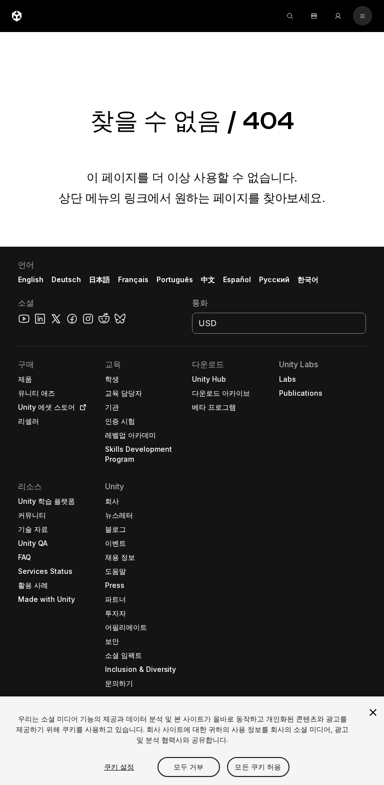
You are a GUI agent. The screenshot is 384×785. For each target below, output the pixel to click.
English (31, 279)
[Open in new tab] (81, 407)
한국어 (308, 279)
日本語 (99, 279)
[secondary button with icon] (362, 16)
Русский (274, 279)
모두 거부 (189, 766)
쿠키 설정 (119, 766)
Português (174, 279)
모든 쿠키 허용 (257, 766)
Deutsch (66, 279)
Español (237, 279)
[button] (192, 516)
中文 (208, 279)
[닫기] (373, 712)
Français (133, 279)
